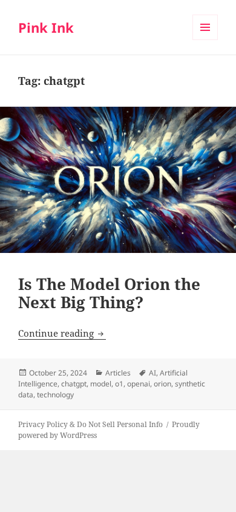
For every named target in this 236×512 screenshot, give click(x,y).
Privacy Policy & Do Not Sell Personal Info (90, 424)
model (100, 384)
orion (162, 384)
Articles (118, 373)
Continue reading (62, 333)
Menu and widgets (205, 39)
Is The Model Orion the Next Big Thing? (109, 293)
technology (55, 394)
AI (152, 373)
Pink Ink (46, 27)
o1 (119, 384)
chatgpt (74, 384)
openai (138, 384)
